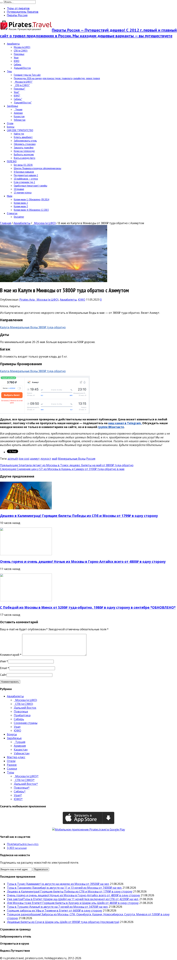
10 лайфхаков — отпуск (26, 178)
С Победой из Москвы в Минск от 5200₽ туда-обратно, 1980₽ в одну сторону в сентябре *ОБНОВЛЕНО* (88, 607)
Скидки (12, 768)
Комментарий (10, 655)
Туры (9, 71)
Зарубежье (12, 106)
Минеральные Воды (72, 459)
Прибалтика (22, 715)
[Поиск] (1, 2)
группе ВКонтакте (111, 427)
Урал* (16, 92)
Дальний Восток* (23, 102)
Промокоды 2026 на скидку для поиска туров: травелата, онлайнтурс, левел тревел (57, 78)
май (54, 459)
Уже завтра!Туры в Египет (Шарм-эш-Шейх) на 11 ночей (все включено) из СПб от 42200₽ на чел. (73, 899)
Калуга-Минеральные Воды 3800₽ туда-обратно (33, 327)
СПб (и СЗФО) (20, 50)
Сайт (3, 675)
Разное (12, 765)
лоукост (45, 459)
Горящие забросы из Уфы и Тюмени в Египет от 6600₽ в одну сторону (54, 910)
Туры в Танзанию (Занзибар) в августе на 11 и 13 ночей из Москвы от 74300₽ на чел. (64, 888)
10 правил (19, 189)
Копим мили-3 (21, 206)
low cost (24, 459)
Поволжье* (19, 88)
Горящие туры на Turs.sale (27, 74)
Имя (3, 661)
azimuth (13, 459)
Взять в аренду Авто (24, 158)
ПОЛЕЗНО (12, 161)
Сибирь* (18, 99)
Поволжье (19, 54)
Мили (9, 196)
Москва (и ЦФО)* (23, 81)
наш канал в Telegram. (125, 423)
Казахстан (19, 116)
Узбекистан (19, 119)
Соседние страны (25, 723)
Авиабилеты (13, 43)
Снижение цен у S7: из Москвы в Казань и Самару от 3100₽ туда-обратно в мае (62, 469)
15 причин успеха (22, 192)
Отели (10, 123)
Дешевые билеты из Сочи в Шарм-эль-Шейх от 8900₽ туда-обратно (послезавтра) (63, 922)
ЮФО (16, 61)
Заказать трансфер (24, 147)
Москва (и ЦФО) (22, 47)
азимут (35, 459)
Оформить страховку (25, 144)
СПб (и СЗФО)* (22, 85)
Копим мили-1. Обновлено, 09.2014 (31, 199)
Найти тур (19, 133)
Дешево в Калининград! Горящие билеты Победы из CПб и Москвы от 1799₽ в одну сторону (79, 515)
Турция (18, 109)
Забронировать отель (25, 140)
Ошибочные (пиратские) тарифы (30, 185)
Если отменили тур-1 (24, 182)
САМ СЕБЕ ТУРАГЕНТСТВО (20, 130)
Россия (90, 459)
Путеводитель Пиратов (22, 11)
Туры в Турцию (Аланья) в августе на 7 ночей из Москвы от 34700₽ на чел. (57, 907)
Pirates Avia (27, 299)
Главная (5, 223)
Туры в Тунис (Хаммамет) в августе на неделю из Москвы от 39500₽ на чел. (58, 884)
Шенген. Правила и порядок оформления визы (37, 168)
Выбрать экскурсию (24, 154)
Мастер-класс (16, 757)
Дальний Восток (22, 68)
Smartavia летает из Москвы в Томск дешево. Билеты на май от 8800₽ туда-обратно (66, 465)
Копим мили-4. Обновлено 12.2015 (31, 209)
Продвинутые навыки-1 (26, 175)
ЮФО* (17, 95)
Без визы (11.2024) (23, 164)
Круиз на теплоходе (24, 151)
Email (3, 668)
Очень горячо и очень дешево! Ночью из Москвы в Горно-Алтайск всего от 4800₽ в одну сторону (83, 561)
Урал (16, 57)
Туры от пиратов (18, 8)
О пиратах (12, 213)
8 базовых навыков (24, 171)
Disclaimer (19, 216)
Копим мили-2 (21, 203)
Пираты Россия (17, 15)
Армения (18, 113)
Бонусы (10, 126)
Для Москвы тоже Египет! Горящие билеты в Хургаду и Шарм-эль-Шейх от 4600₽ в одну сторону (73, 903)
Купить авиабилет (23, 137)
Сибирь (17, 64)
